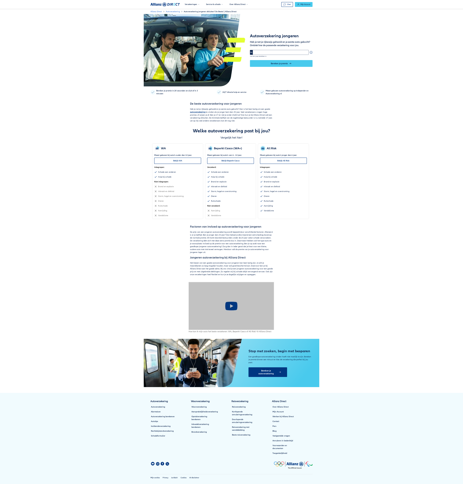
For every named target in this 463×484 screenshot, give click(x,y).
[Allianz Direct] (165, 4)
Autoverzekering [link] (173, 11)
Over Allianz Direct (280, 407)
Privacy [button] (165, 478)
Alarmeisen (156, 412)
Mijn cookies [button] (155, 478)
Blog (274, 431)
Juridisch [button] (174, 478)
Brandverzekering (199, 432)
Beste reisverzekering (241, 435)
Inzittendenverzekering (160, 426)
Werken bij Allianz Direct (283, 416)
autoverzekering (197, 112)
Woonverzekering (199, 407)
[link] (304, 4)
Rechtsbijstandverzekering (162, 431)
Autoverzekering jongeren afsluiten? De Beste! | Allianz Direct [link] (210, 11)
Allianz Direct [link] (156, 11)
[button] (192, 4)
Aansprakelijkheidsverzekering (204, 412)
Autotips (154, 421)
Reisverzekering (239, 407)
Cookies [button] (184, 478)
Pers (274, 426)
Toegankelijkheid (279, 453)
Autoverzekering (158, 407)
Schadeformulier (158, 436)
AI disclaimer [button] (194, 478)
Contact (275, 421)
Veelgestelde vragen (281, 436)
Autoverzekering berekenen (163, 416)
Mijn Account (278, 412)
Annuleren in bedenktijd (282, 440)
